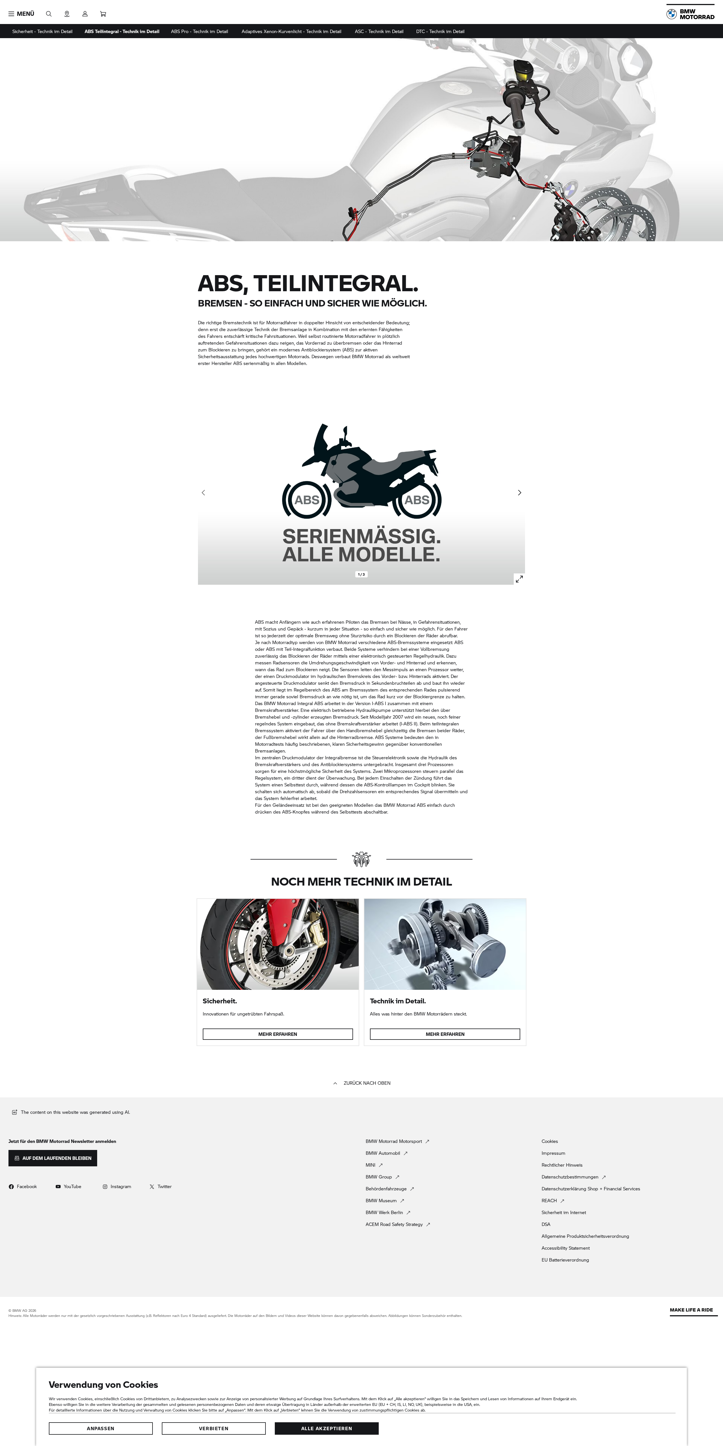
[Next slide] (519, 492)
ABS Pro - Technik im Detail (199, 31)
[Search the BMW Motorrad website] (48, 12)
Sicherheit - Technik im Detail (42, 31)
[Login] (85, 12)
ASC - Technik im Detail (379, 31)
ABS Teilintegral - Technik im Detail (122, 31)
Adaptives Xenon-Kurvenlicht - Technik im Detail (291, 31)
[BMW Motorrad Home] (691, 14)
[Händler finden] (67, 12)
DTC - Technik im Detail (440, 31)
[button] (21, 14)
